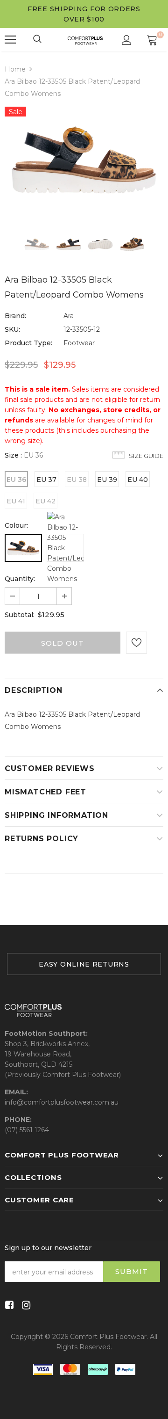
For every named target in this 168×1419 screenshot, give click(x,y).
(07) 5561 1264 (27, 1130)
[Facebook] (8, 1305)
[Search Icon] (38, 39)
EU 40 (137, 479)
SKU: (12, 329)
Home (15, 69)
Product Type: (28, 343)
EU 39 (107, 479)
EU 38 (77, 479)
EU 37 (46, 479)
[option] (84, 160)
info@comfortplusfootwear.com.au (62, 1102)
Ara (68, 316)
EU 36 (16, 479)
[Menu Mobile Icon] (10, 39)
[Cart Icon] (152, 39)
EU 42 (45, 501)
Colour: (16, 525)
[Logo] (85, 40)
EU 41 (16, 501)
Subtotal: (20, 615)
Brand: (15, 316)
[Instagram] (24, 1305)
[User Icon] (127, 40)
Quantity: (20, 579)
